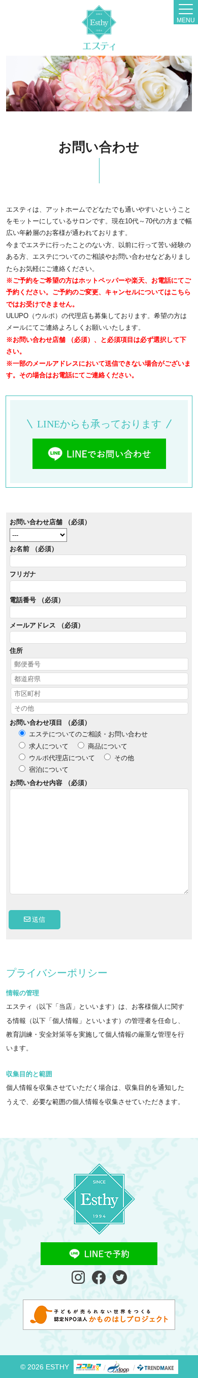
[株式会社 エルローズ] (99, 28)
